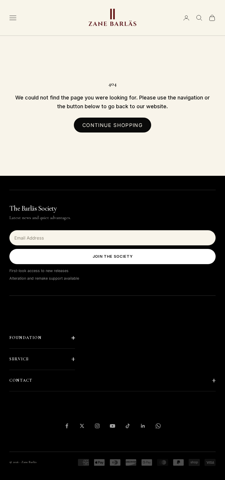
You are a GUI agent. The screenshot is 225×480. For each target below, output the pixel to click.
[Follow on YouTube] (112, 426)
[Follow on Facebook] (67, 426)
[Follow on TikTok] (128, 426)
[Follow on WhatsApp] (158, 426)
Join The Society (112, 256)
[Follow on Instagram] (97, 426)
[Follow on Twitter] (82, 426)
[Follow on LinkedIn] (143, 426)
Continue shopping (112, 125)
